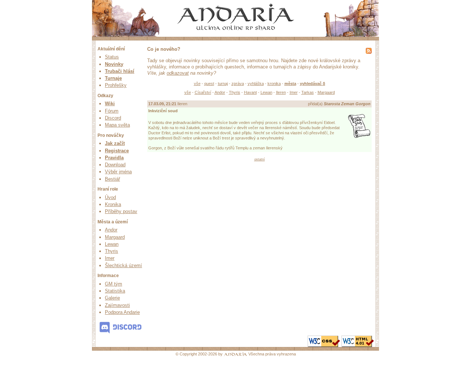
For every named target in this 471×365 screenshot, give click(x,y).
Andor (111, 230)
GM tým (113, 284)
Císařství (203, 92)
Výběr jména (118, 171)
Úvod (110, 197)
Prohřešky (116, 85)
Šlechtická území (123, 265)
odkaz (301, 104)
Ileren (281, 92)
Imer (109, 258)
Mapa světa (117, 125)
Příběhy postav (121, 211)
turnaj (223, 83)
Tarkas (307, 92)
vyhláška (256, 83)
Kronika (113, 204)
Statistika (115, 291)
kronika (274, 83)
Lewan (111, 244)
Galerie (112, 298)
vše (197, 83)
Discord (113, 118)
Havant (250, 92)
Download (115, 164)
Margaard (115, 237)
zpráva (237, 83)
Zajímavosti (117, 305)
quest (209, 83)
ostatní (259, 159)
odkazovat (178, 73)
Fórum (111, 111)
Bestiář (112, 179)
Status (112, 57)
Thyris (111, 251)
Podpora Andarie (122, 312)
